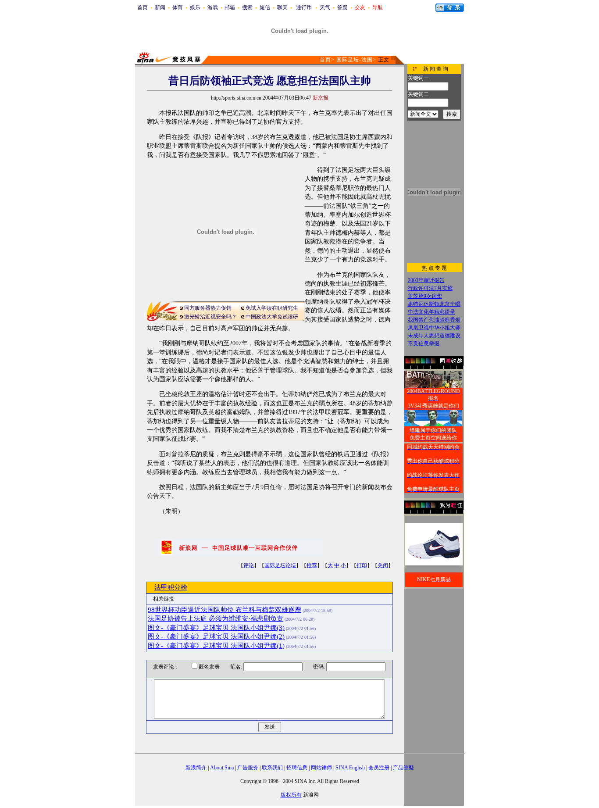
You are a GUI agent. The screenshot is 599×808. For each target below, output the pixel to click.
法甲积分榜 (170, 587)
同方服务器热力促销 (208, 308)
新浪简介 (196, 768)
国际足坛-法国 (354, 60)
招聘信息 (296, 768)
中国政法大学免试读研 (272, 317)
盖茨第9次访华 (425, 296)
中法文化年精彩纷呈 (431, 312)
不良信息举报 (423, 343)
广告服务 (247, 768)
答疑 (342, 7)
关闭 (383, 565)
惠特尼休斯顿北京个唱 (434, 304)
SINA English (350, 768)
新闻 (160, 7)
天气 (325, 7)
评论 (248, 565)
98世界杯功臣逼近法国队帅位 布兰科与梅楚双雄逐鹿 (224, 609)
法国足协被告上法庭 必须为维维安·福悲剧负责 (215, 618)
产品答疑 (403, 768)
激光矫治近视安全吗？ (210, 317)
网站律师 (321, 768)
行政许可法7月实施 (430, 288)
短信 (265, 7)
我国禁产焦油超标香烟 (434, 320)
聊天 (282, 7)
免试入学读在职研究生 (272, 308)
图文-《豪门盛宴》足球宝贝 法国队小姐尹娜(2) (216, 636)
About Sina (222, 768)
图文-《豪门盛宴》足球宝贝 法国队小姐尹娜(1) (216, 645)
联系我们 (272, 768)
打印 (362, 565)
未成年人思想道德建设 (434, 335)
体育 (177, 7)
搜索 (247, 7)
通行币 (304, 7)
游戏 (212, 7)
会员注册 (378, 768)
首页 (142, 7)
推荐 (312, 565)
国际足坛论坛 (280, 565)
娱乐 (195, 7)
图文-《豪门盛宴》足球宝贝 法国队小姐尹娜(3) (216, 627)
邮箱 (230, 7)
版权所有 (291, 795)
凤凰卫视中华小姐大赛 (434, 328)
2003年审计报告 (426, 280)
